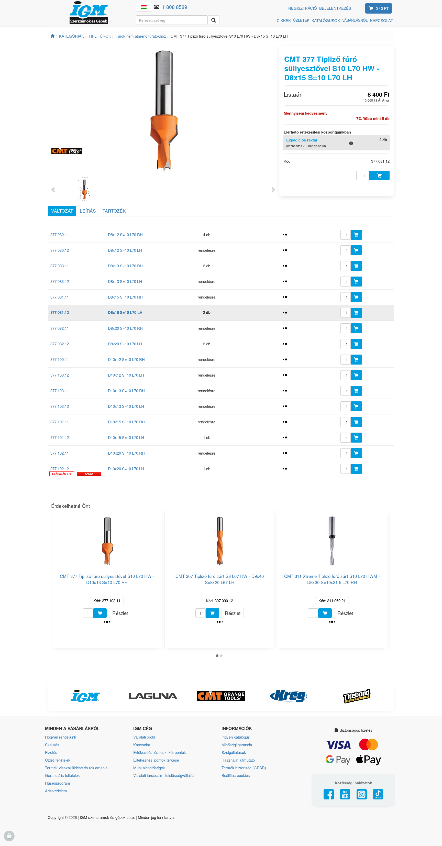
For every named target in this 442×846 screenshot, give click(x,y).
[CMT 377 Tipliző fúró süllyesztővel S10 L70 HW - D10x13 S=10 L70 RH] (106, 538)
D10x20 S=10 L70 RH (126, 453)
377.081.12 (59, 312)
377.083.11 (59, 265)
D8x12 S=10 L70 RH (125, 234)
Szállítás (52, 744)
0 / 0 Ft (382, 8)
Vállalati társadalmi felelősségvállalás (164, 775)
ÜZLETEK (301, 20)
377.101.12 (59, 437)
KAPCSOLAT (381, 20)
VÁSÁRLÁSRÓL (355, 20)
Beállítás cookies (236, 775)
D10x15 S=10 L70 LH (126, 437)
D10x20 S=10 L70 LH (126, 468)
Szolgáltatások (234, 752)
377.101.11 (59, 421)
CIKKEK (284, 20)
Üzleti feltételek (57, 760)
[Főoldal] (52, 36)
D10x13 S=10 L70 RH (126, 390)
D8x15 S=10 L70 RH (125, 297)
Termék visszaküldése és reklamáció (76, 767)
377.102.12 (59, 468)
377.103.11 (59, 390)
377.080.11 (59, 234)
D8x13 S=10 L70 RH (125, 265)
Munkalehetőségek (149, 767)
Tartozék (114, 210)
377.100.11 (59, 359)
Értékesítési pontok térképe (156, 760)
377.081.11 (59, 297)
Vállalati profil (144, 737)
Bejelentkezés (335, 8)
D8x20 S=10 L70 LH (125, 343)
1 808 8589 (174, 6)
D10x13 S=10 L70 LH (126, 406)
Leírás (88, 210)
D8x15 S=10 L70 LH (125, 312)
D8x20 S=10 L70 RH (125, 328)
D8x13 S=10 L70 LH (125, 281)
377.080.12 (59, 250)
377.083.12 (59, 281)
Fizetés (51, 752)
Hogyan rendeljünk (60, 737)
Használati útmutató (238, 760)
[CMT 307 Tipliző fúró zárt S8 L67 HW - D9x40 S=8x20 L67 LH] (219, 538)
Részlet (120, 612)
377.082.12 (59, 343)
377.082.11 (59, 328)
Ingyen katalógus (236, 737)
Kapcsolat (141, 744)
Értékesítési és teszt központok (159, 752)
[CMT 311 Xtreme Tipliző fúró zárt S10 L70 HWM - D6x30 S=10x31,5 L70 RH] (332, 538)
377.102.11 (59, 453)
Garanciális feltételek (62, 775)
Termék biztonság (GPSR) (244, 767)
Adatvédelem (56, 790)
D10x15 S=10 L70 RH (126, 421)
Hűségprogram (57, 783)
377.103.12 (59, 406)
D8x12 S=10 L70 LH (125, 250)
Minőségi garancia (237, 744)
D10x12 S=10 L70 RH (126, 359)
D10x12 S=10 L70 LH (126, 375)
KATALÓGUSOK (326, 20)
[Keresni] (213, 20)
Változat (62, 210)
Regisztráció (302, 8)
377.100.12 (59, 375)
